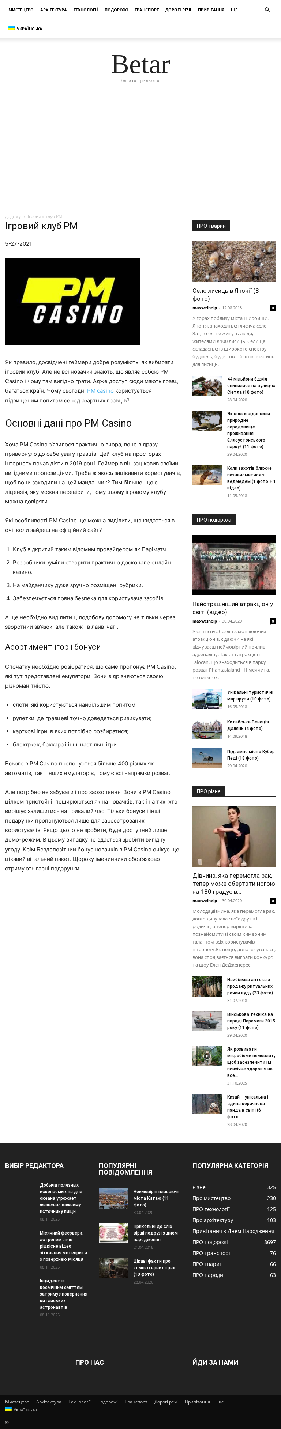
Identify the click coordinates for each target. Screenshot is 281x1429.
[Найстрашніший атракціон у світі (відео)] (234, 565)
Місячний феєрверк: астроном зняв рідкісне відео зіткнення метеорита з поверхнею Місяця (63, 1246)
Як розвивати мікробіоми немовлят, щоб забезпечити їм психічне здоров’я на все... (251, 1062)
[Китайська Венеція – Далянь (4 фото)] (207, 729)
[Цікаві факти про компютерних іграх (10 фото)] (113, 1268)
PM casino (100, 390)
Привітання (211, 9)
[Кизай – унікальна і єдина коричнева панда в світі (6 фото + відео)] (207, 1104)
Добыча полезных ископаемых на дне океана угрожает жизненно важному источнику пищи (61, 1198)
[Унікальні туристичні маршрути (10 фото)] (207, 699)
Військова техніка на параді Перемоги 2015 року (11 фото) (251, 1021)
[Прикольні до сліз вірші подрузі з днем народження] (113, 1233)
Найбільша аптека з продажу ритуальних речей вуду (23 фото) (250, 986)
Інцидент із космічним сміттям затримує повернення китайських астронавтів (63, 1294)
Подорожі (116, 9)
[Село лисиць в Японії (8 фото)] (234, 261)
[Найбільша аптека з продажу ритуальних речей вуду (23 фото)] (207, 986)
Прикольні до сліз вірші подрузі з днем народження (156, 1233)
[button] (267, 10)
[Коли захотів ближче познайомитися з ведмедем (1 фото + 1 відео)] (207, 475)
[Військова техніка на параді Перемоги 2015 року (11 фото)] (207, 1021)
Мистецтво (21, 9)
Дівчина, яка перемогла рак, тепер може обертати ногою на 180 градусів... (233, 883)
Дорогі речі (178, 9)
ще (234, 9)
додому (13, 216)
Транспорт (147, 9)
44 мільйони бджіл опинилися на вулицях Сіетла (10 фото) (251, 386)
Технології (86, 9)
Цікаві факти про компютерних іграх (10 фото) (154, 1268)
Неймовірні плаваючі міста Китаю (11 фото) (156, 1198)
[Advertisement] (140, 152)
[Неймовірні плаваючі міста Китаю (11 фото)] (113, 1198)
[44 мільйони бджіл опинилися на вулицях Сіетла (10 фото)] (207, 386)
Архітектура (53, 9)
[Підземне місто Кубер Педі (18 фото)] (207, 758)
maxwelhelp (204, 307)
